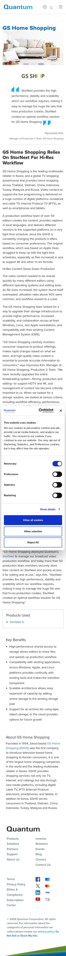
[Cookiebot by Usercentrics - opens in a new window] (40, 410)
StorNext (8, 556)
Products (13, 838)
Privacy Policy (16, 884)
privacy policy (46, 931)
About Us (13, 859)
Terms (11, 879)
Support (12, 854)
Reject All (33, 542)
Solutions (13, 844)
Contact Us (43, 865)
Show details (48, 509)
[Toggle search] (51, 7)
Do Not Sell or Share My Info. (33, 934)
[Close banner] (61, 410)
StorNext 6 (17, 622)
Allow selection (33, 531)
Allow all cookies (33, 520)
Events (40, 849)
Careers (41, 859)
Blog (39, 854)
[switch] (57, 474)
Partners (12, 849)
